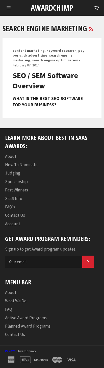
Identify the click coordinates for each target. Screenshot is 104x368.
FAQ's (10, 207)
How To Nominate (21, 164)
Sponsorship (16, 181)
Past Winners (16, 190)
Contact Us (15, 215)
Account (12, 224)
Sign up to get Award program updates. (40, 249)
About (10, 156)
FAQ (8, 309)
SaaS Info (13, 198)
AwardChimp (52, 8)
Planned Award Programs (27, 326)
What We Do (16, 301)
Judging (12, 173)
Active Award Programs (26, 318)
